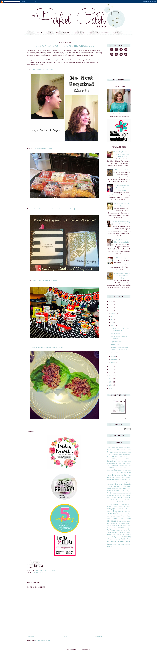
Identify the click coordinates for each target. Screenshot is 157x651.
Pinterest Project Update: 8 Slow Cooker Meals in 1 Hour (121, 275)
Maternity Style (111, 500)
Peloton (129, 506)
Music (116, 504)
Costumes (121, 465)
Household (127, 484)
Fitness (109, 475)
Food (113, 477)
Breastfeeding (127, 456)
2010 (111, 382)
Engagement (110, 470)
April (113, 325)
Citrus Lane (121, 459)
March (113, 356)
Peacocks (122, 506)
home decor (113, 482)
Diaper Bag (128, 465)
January (113, 363)
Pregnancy (118, 511)
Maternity (128, 497)
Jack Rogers (126, 491)
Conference (110, 465)
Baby (116, 449)
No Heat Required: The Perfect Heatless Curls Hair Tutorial (121, 188)
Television (120, 527)
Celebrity (114, 459)
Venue (118, 537)
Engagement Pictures (120, 470)
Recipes (112, 516)
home (108, 482)
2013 (111, 373)
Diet (108, 468)
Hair (108, 479)
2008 (111, 388)
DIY (111, 468)
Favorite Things (125, 472)
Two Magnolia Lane (118, 534)
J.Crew (120, 488)
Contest (115, 465)
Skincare (124, 521)
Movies (112, 504)
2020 (111, 301)
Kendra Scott (124, 493)
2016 (111, 310)
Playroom (128, 508)
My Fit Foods (123, 504)
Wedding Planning (113, 539)
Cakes (109, 459)
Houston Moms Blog (122, 486)
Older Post (98, 636)
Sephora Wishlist (116, 342)
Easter (129, 468)
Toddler (118, 530)
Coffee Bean (111, 461)
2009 (111, 385)
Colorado (118, 463)
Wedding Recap (126, 539)
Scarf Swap (119, 518)
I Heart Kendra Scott (121, 170)
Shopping (111, 520)
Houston (109, 486)
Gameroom (118, 477)
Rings (118, 516)
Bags (129, 452)
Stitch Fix (118, 523)
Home (65, 636)
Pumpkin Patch (123, 514)
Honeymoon (118, 484)
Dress (124, 468)
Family (112, 472)
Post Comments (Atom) (42, 640)
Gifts (123, 477)
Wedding (127, 536)
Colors (123, 463)
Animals (121, 447)
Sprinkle (113, 523)
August (113, 313)
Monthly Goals (121, 502)
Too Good (124, 530)
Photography (111, 508)
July (112, 316)
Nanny (129, 504)
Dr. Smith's (119, 468)
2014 (111, 370)
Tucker (109, 534)
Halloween (114, 479)
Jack (124, 488)
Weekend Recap (115, 345)
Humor (109, 488)
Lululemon (113, 497)
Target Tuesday (111, 528)
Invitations (115, 488)
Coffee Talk (120, 461)
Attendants (110, 450)
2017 (111, 307)
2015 (111, 366)
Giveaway (128, 477)
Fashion (117, 472)
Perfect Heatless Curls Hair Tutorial (42, 69)
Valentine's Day (111, 537)
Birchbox (115, 454)
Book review (112, 456)
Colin (125, 461)
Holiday (128, 479)
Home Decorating (121, 482)
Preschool (128, 511)
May (112, 322)
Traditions (122, 532)
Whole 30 (128, 544)
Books (120, 456)
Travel (128, 532)
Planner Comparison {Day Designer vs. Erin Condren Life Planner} (54, 209)
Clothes (128, 459)
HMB (123, 479)
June (112, 319)
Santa (108, 518)
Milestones (113, 502)
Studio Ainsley (126, 523)
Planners (120, 509)
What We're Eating (118, 544)
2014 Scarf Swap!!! (122, 258)
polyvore (109, 511)
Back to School (123, 452)
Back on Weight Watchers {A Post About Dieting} (47, 347)
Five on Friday (38, 572)
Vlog (122, 537)
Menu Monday (120, 500)
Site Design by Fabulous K (78, 649)
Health (119, 479)
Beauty (109, 454)
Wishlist (109, 546)
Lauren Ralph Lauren (121, 495)
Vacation (128, 534)
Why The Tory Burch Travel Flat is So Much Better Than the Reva (121, 154)
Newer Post (30, 636)
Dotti (114, 468)
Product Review (112, 513)
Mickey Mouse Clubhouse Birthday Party (45, 280)
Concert (128, 463)
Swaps (124, 525)
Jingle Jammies (117, 493)
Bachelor (116, 452)
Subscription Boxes (116, 525)
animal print (115, 447)
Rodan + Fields (126, 516)
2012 (111, 376)
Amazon (109, 447)
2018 (111, 304)
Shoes (129, 518)
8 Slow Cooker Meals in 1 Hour (42, 149)
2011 (111, 379)
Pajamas (115, 506)
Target (129, 525)
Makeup (120, 497)
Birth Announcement (125, 454)
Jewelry (109, 493)
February (114, 360)
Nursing (109, 506)
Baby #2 (123, 449)
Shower (119, 521)
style (108, 525)
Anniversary (127, 447)
